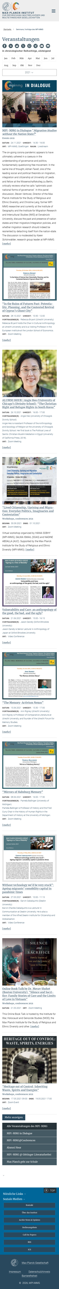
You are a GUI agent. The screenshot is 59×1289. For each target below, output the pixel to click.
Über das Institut (29, 1212)
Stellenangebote (29, 1227)
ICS (29, 1249)
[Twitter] (23, 46)
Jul (52, 58)
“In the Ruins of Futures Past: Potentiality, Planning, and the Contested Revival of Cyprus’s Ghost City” (28, 307)
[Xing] (35, 46)
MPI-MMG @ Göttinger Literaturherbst (29, 1154)
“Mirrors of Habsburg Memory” (22, 792)
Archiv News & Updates (29, 1220)
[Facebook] (4, 46)
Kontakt (29, 1205)
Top (52, 1190)
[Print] (48, 46)
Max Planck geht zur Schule (22, 1161)
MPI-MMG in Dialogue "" (29, 132)
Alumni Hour (14, 1147)
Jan (5, 58)
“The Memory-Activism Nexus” (23, 702)
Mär (22, 58)
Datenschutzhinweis (39, 1271)
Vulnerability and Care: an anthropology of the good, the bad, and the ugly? (29, 611)
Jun (45, 58)
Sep (14, 65)
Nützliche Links (13, 1193)
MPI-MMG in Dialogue (19, 1133)
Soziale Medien (13, 1199)
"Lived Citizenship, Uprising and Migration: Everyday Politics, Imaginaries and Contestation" (28, 511)
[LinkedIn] (10, 46)
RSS (29, 1242)
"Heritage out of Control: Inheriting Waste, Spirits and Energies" (25, 1088)
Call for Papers (29, 1235)
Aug (6, 65)
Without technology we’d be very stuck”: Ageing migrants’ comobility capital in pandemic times (28, 888)
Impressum (15, 1271)
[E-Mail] (41, 46)
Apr (30, 58)
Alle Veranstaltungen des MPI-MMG (27, 1126)
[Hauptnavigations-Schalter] (54, 11)
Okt (22, 65)
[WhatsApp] (29, 46)
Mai (38, 58)
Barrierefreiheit (29, 1275)
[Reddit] (17, 46)
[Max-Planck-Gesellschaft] (16, 1263)
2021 (27, 72)
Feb (13, 58)
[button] (13, 1117)
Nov (30, 65)
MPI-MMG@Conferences (21, 1140)
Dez (38, 65)
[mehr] (6, 243)
